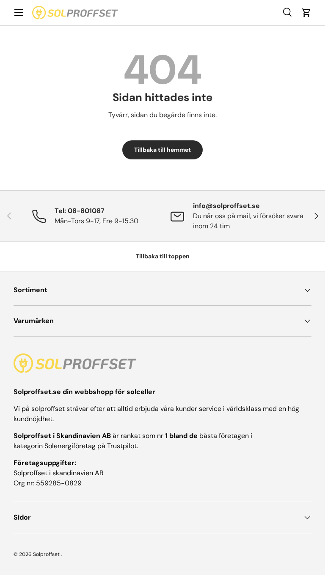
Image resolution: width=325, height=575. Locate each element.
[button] (306, 12)
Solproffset (46, 554)
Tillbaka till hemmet (162, 149)
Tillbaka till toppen (163, 256)
